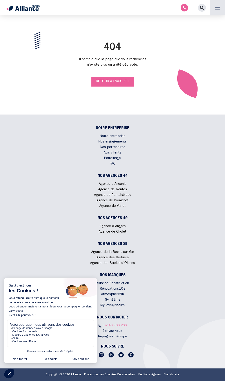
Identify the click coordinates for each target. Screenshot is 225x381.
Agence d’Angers (113, 226)
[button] (202, 8)
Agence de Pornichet (112, 200)
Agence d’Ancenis (112, 184)
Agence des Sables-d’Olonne (112, 263)
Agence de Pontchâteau (112, 195)
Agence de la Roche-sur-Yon (112, 252)
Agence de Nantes (112, 189)
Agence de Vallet (112, 206)
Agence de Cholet (112, 232)
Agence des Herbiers (112, 257)
